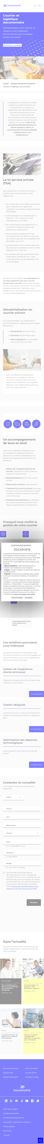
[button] (40, 1140)
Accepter (28, 598)
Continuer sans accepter (21, 545)
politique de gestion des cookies (24, 594)
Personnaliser (17, 598)
